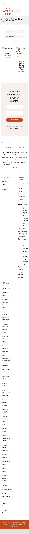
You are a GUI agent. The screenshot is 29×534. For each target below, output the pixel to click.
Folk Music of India (5, 378)
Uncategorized (6, 489)
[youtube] (18, 172)
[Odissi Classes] (7, 48)
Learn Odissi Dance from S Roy (21, 65)
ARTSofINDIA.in (14, 526)
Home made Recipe (4, 402)
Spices (4, 485)
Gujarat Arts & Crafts (6, 385)
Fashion (5, 365)
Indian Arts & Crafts (5, 411)
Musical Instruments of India (6, 438)
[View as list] (15, 40)
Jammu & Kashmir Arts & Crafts (5, 420)
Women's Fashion (5, 505)
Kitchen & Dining (5, 430)
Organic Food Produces (5, 447)
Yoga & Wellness (5, 511)
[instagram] (15, 172)
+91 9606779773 (11, 20)
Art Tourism (6, 288)
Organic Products (5, 456)
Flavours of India (6, 371)
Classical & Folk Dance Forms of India (6, 303)
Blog (3, 185)
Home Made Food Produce (6, 392)
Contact (4, 190)
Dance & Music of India (5, 338)
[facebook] (10, 172)
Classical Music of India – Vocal (5, 328)
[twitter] (13, 172)
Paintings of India (6, 463)
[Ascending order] (22, 32)
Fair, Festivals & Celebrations (6, 358)
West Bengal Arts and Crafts (6, 496)
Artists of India (5, 294)
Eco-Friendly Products (5, 348)
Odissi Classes (7, 54)
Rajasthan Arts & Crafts (5, 478)
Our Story (4, 181)
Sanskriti (6, 524)
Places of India (5, 470)
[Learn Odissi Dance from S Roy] (21, 48)
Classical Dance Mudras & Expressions (6, 316)
